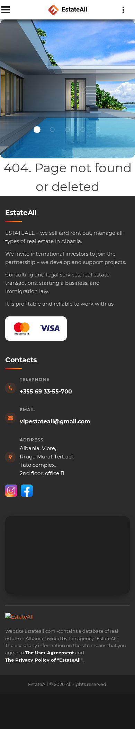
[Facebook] (27, 490)
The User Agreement (49, 652)
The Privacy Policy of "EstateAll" (44, 660)
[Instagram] (11, 490)
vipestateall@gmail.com (55, 421)
